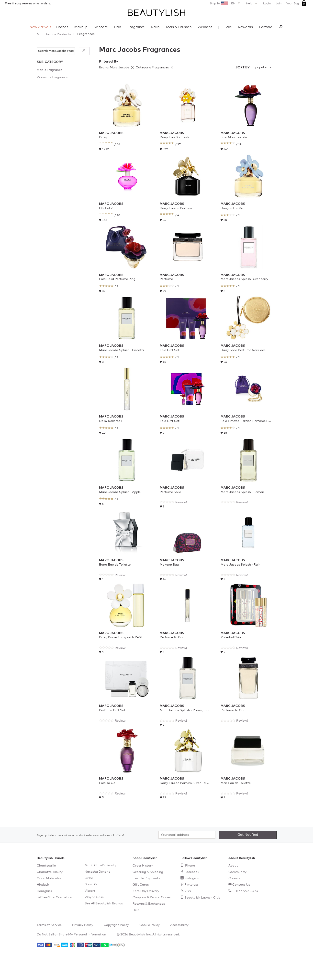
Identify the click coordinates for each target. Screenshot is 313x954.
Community (237, 872)
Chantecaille (46, 865)
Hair (117, 27)
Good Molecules (49, 878)
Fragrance (136, 27)
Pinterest (191, 884)
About (233, 865)
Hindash (43, 884)
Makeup (81, 27)
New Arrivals (40, 27)
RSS (187, 891)
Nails (155, 27)
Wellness (205, 27)
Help (249, 3)
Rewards (245, 27)
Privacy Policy (82, 925)
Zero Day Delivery (146, 891)
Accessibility (179, 925)
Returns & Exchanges (149, 903)
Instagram (192, 878)
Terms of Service (49, 925)
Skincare (101, 27)
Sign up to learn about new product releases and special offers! (80, 835)
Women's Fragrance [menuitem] (52, 77)
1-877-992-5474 (245, 891)
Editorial (266, 27)
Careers (234, 878)
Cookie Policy (149, 925)
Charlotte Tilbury (50, 872)
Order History (143, 865)
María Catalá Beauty (100, 865)
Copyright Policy (116, 925)
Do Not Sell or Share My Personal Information (71, 934)
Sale (228, 27)
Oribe (89, 878)
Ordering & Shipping (148, 872)
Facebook (191, 872)
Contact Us (241, 884)
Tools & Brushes (178, 27)
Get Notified (247, 834)
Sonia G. (91, 884)
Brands (62, 27)
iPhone (189, 865)
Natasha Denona (98, 871)
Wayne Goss (94, 897)
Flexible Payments (146, 878)
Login (267, 3)
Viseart (90, 890)
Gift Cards (141, 884)
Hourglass (44, 891)
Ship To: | (222, 3)
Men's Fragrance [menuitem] (49, 70)
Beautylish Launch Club (202, 897)
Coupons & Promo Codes (151, 897)
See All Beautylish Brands (104, 903)
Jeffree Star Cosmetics (54, 897)
